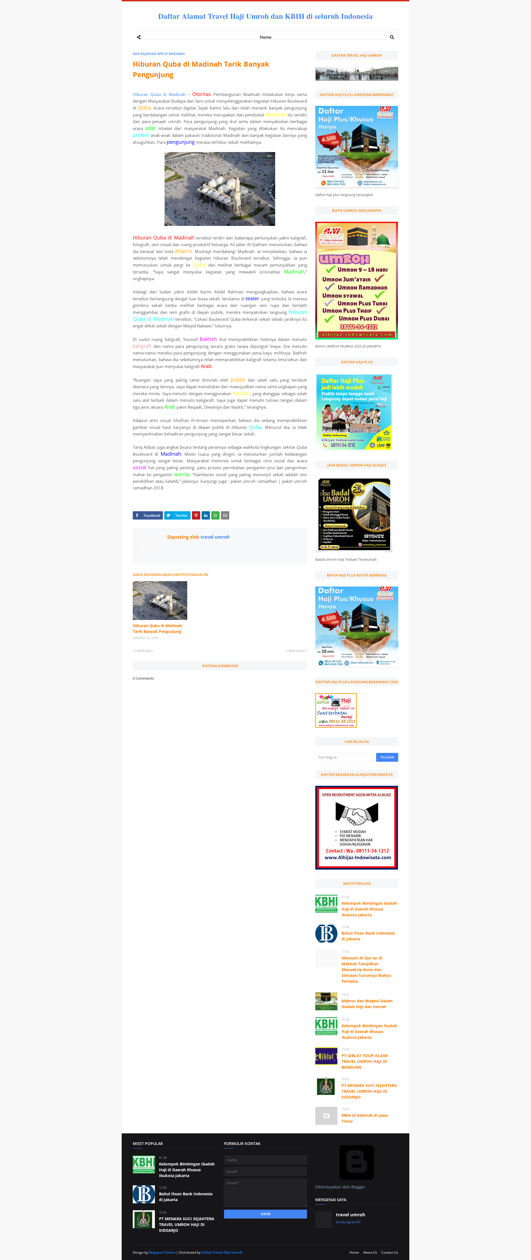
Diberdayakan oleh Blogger (340, 1186)
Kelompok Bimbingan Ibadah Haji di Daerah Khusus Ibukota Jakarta (369, 909)
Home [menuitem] (266, 37)
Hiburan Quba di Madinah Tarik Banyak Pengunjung (157, 628)
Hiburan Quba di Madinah (159, 94)
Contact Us (389, 1252)
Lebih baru (144, 650)
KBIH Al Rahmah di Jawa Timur (365, 1118)
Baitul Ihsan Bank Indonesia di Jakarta (368, 935)
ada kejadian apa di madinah (159, 53)
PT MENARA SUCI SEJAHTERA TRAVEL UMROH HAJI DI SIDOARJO (369, 1091)
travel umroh (214, 537)
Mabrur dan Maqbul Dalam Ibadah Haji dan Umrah (367, 1003)
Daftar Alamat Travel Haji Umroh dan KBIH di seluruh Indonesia (265, 16)
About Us (370, 1252)
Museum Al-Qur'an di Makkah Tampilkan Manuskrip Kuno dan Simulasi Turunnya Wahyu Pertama (366, 969)
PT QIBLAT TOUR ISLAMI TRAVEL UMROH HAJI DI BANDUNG (365, 1061)
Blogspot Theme (162, 1252)
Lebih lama (295, 650)
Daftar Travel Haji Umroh (222, 1252)
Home (354, 1252)
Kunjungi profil (348, 1221)
